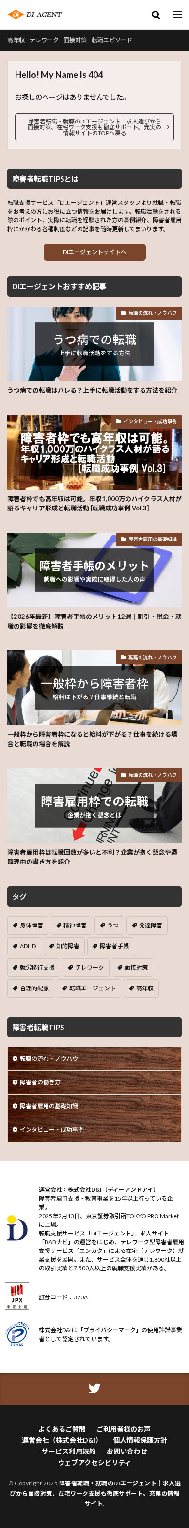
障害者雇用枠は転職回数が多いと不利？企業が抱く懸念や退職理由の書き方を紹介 (92, 857)
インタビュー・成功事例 (150, 421)
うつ (113, 925)
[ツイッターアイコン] (95, 1388)
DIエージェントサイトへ (94, 252)
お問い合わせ (127, 1451)
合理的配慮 (34, 988)
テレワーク (44, 40)
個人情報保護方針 (140, 1440)
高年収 (16, 40)
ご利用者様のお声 (123, 1429)
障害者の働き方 (40, 1082)
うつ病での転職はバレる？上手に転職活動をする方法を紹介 (92, 390)
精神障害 (75, 925)
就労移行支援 (37, 967)
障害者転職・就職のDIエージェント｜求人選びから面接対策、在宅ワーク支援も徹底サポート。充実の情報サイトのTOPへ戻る (94, 127)
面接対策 (75, 40)
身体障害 (31, 925)
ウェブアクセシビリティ (94, 1462)
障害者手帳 (114, 946)
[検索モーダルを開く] (156, 15)
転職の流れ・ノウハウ (152, 313)
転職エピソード (112, 40)
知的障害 (67, 946)
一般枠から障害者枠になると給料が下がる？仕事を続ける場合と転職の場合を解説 (92, 739)
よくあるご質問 (62, 1429)
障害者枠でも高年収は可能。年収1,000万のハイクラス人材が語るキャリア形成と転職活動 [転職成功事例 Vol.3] (94, 503)
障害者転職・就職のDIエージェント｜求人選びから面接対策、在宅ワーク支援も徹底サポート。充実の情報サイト (95, 1493)
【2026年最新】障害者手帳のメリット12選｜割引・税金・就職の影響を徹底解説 (94, 621)
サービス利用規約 (69, 1451)
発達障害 (150, 925)
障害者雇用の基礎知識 (152, 539)
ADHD (28, 946)
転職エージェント (92, 988)
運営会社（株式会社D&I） (62, 1440)
